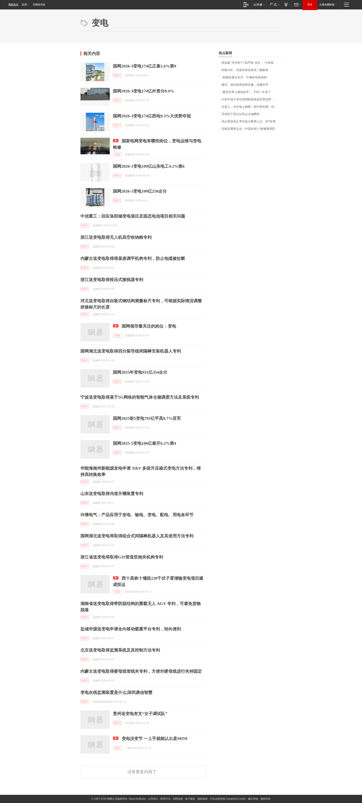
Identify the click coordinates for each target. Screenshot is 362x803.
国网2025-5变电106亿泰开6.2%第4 (144, 443)
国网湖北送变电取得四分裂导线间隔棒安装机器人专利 (130, 351)
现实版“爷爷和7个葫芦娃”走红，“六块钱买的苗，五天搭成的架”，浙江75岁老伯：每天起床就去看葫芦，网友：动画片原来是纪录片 (251, 62)
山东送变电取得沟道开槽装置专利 (111, 493)
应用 (24, 4)
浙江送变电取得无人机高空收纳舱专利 (116, 237)
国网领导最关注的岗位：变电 (149, 326)
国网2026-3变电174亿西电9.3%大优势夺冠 (152, 116)
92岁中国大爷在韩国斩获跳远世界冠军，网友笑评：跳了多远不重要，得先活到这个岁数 (251, 99)
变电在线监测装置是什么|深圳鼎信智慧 (116, 692)
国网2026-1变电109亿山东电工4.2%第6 (149, 166)
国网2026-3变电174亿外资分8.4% (143, 91)
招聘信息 (178, 798)
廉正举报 (253, 798)
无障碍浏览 (39, 4)
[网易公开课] (259, 4)
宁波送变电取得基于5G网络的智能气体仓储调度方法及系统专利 (139, 397)
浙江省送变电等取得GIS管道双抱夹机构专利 (121, 557)
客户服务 (190, 798)
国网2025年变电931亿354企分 (140, 372)
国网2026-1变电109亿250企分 (140, 191)
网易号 (117, 75)
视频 (117, 154)
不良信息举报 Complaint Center (228, 798)
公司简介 (153, 798)
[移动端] (246, 4)
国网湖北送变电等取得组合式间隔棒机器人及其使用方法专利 (137, 536)
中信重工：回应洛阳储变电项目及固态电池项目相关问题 (132, 216)
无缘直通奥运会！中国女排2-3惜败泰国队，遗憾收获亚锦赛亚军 (251, 128)
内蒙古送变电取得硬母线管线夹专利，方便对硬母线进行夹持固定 (141, 671)
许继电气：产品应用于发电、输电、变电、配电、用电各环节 (137, 514)
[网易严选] (273, 4)
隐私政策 (203, 798)
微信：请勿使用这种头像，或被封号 (244, 84)
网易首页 (13, 4)
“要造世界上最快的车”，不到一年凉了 (246, 92)
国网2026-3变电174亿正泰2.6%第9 (144, 66)
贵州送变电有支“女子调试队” (140, 713)
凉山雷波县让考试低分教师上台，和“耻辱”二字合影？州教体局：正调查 (251, 121)
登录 (309, 4)
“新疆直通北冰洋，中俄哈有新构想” (244, 77)
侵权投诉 (265, 798)
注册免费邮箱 (326, 4)
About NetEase (137, 798)
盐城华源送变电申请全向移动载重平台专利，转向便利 (130, 629)
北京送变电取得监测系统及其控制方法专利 (120, 650)
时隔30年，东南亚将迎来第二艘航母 (244, 70)
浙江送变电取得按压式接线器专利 (111, 279)
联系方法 (165, 798)
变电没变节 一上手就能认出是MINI (154, 738)
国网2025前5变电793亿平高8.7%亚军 (147, 418)
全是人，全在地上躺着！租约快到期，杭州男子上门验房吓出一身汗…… (251, 106)
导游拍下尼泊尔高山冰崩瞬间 (240, 114)
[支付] (286, 4)
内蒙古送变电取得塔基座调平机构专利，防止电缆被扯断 (132, 258)
